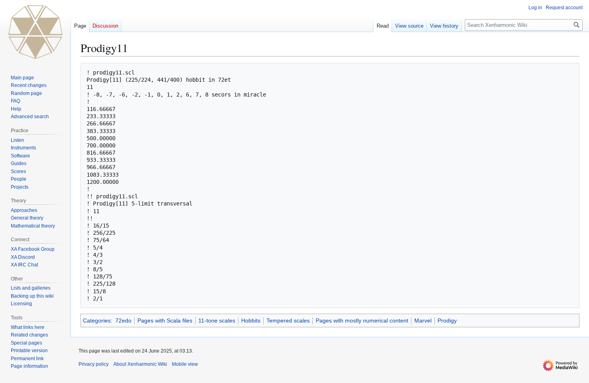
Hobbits (250, 320)
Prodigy (447, 320)
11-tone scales (216, 320)
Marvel (423, 320)
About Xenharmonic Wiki (140, 364)
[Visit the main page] (35, 32)
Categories (97, 320)
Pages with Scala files (164, 320)
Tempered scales (288, 320)
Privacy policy (94, 364)
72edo (123, 320)
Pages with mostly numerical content (362, 320)
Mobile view (185, 364)
